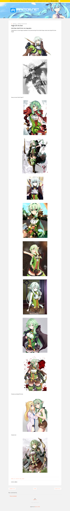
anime (12, 478)
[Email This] (11, 481)
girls (20, 478)
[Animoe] (35, 15)
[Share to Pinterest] (16, 481)
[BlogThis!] (12, 481)
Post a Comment (13, 496)
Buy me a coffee (37, 506)
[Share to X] (14, 481)
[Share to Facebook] (15, 481)
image (23, 478)
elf (14, 478)
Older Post (58, 488)
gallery (17, 478)
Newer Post (12, 488)
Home (35, 488)
